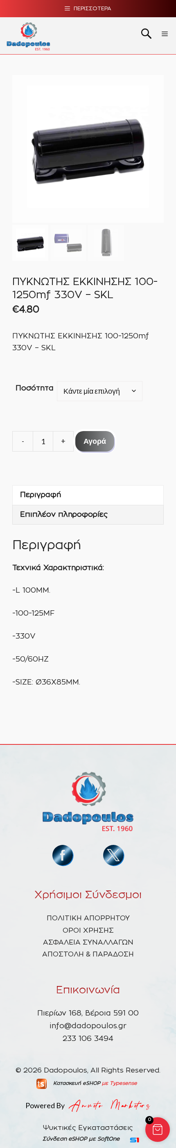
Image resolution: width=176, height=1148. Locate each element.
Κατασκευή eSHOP (76, 1083)
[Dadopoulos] (28, 35)
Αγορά (94, 440)
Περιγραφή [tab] (40, 495)
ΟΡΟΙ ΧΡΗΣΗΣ (88, 930)
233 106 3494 (88, 1039)
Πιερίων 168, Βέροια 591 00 (88, 1013)
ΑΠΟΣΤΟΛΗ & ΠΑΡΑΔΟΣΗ (88, 954)
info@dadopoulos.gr (88, 1026)
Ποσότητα (35, 388)
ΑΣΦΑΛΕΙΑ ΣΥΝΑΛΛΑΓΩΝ (88, 942)
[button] (157, 1129)
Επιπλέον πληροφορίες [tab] (64, 514)
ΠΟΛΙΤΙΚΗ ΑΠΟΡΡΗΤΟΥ (88, 918)
